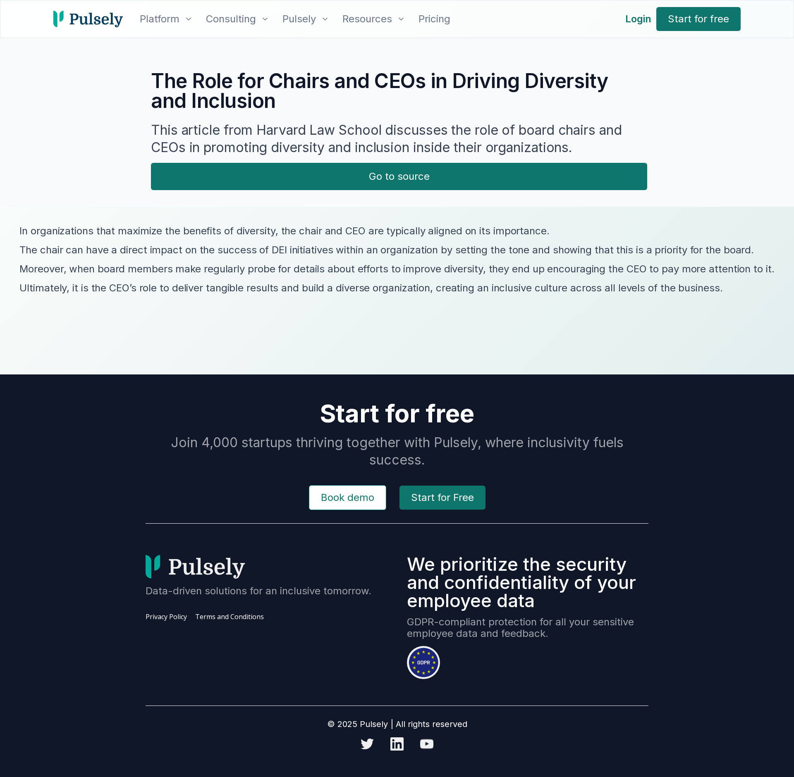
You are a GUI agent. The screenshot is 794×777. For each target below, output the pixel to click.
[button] (164, 19)
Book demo (347, 497)
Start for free (698, 19)
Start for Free (442, 497)
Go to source (399, 176)
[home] (88, 19)
